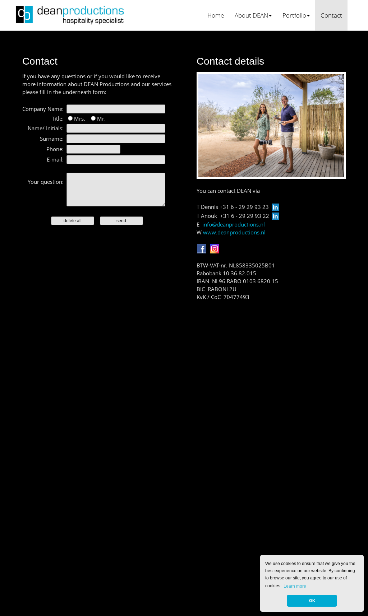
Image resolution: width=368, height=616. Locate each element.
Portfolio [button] (294, 15)
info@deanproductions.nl (233, 224)
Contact (331, 15)
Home (215, 15)
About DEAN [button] (251, 15)
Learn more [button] (295, 586)
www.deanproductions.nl (234, 232)
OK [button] (312, 600)
